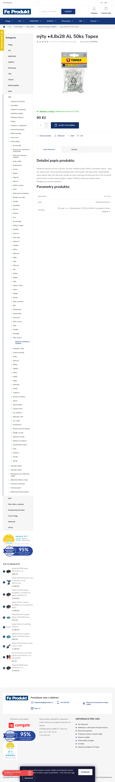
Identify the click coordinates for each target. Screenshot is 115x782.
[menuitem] (9, 21)
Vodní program (16, 488)
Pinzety (15, 457)
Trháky (15, 389)
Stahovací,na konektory (21, 193)
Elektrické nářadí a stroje (19, 480)
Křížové (15, 213)
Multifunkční (17, 165)
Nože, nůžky (17, 161)
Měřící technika (16, 133)
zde (73, 772)
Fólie (14, 449)
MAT (10, 498)
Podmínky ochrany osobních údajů (90, 734)
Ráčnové (16, 253)
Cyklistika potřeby (17, 113)
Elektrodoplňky (13, 85)
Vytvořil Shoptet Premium (103, 777)
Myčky (13, 121)
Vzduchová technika (18, 484)
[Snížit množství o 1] (46, 126)
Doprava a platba (84, 737)
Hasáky (15, 201)
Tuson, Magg (12, 516)
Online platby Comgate (86, 740)
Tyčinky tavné (17, 409)
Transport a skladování (19, 125)
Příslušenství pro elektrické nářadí (20, 475)
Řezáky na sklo (18, 433)
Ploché (15, 209)
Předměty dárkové (17, 117)
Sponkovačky (17, 405)
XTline (10, 527)
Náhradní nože (18, 417)
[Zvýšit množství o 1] (46, 123)
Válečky (15, 369)
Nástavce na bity (18, 437)
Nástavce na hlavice (20, 441)
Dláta (15, 257)
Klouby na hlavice (19, 397)
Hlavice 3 (16, 241)
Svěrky (15, 273)
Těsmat (10, 80)
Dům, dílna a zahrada (16, 504)
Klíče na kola (17, 322)
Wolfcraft (11, 522)
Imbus (15, 289)
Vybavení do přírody (18, 101)
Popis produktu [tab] (49, 149)
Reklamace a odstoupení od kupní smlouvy (93, 727)
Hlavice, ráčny (18, 285)
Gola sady (16, 237)
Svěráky (15, 229)
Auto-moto (15, 137)
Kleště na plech (18, 185)
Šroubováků (17, 221)
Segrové (16, 177)
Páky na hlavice (18, 302)
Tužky (15, 357)
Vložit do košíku (66, 125)
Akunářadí (14, 105)
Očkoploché (17, 309)
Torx (14, 217)
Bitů (14, 305)
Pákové (15, 181)
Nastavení (29, 778)
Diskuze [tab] (74, 149)
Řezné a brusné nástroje (21, 429)
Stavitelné (16, 205)
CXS (9, 74)
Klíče (14, 281)
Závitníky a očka (18, 349)
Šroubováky (17, 145)
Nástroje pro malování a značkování (21, 151)
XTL (9, 50)
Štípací (15, 173)
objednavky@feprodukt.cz (43, 702)
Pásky (15, 373)
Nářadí (15, 277)
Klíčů (14, 261)
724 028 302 (64, 702)
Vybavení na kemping (18, 109)
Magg (10, 45)
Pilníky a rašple (18, 225)
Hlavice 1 (16, 233)
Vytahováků (17, 313)
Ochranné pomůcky (17, 129)
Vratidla (15, 245)
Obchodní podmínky (85, 731)
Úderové (16, 265)
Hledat (68, 11)
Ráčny (15, 249)
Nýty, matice (17, 338)
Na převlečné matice (20, 445)
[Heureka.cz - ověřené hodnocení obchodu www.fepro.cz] (18, 540)
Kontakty (81, 744)
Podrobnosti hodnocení (68, 42)
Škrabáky (16, 334)
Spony (15, 401)
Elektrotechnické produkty (20, 492)
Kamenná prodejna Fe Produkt (88, 747)
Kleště (15, 377)
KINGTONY (12, 56)
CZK (105, 3)
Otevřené (16, 385)
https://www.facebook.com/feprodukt (97, 703)
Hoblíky (15, 329)
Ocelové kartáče (18, 353)
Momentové (17, 425)
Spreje (15, 461)
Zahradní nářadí (16, 466)
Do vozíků (16, 421)
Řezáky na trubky (19, 197)
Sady (14, 325)
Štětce (15, 365)
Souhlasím (85, 772)
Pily (14, 269)
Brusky (15, 297)
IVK (9, 97)
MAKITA (11, 62)
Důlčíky (15, 293)
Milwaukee (12, 68)
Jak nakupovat (7, 3)
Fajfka (15, 381)
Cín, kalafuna (17, 413)
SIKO (15, 189)
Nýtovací (16, 361)
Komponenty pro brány (16, 510)
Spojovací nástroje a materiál (20, 156)
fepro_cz (37, 708)
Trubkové (16, 393)
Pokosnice (16, 318)
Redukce (16, 453)
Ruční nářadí (15, 141)
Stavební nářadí (16, 470)
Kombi (15, 169)
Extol (10, 91)
